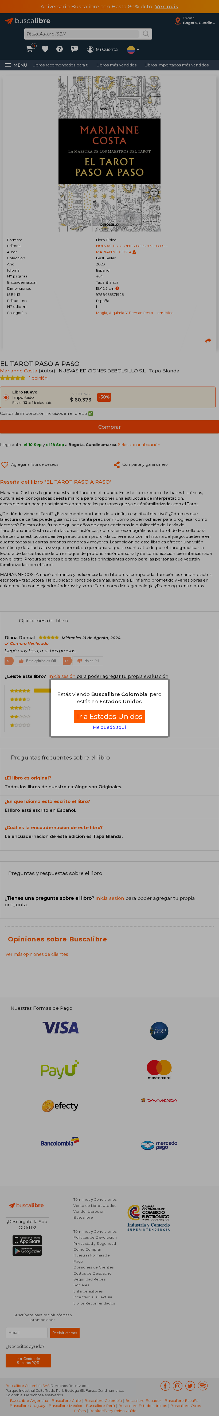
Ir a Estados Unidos (109, 716)
